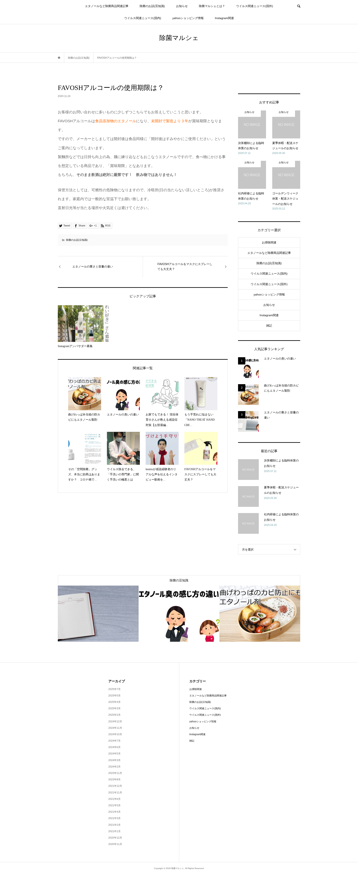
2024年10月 (115, 734)
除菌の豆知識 (179, 580)
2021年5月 (114, 805)
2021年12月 (115, 785)
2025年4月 (114, 702)
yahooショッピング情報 (188, 18)
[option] (98, 614)
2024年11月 (115, 727)
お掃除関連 (269, 242)
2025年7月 (114, 689)
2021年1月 (114, 831)
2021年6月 (114, 799)
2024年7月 (114, 740)
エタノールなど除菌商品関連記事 (106, 6)
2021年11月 (115, 792)
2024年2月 (114, 766)
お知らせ (182, 6)
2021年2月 (114, 824)
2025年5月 (114, 695)
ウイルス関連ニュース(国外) (254, 6)
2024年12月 (115, 721)
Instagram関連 (224, 18)
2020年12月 (115, 837)
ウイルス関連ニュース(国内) (142, 18)
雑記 (269, 325)
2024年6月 (114, 747)
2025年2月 (114, 714)
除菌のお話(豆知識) (152, 6)
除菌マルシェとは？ (212, 6)
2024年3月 (114, 760)
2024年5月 (114, 753)
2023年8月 (114, 779)
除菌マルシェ (179, 37)
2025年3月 (114, 708)
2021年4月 (114, 811)
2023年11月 (115, 773)
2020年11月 (115, 844)
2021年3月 (114, 818)
